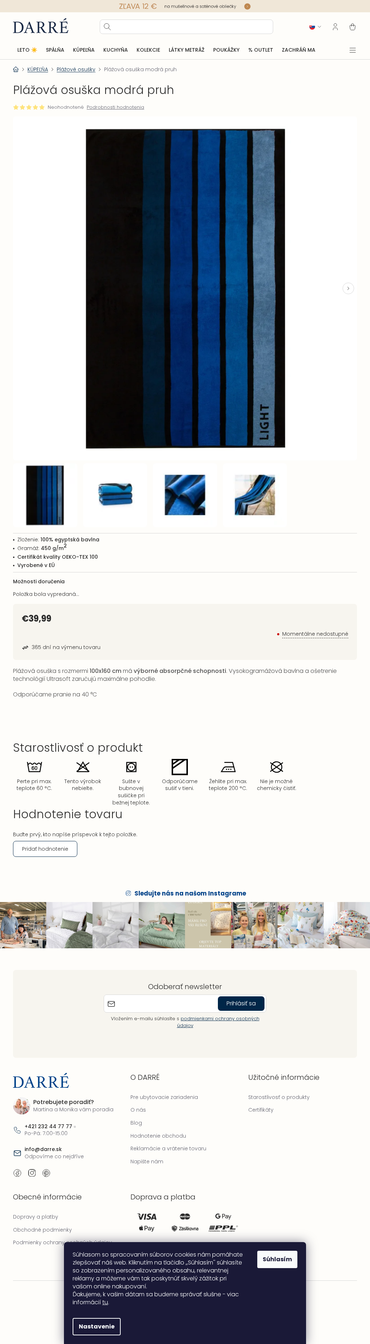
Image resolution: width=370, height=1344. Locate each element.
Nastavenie (94, 1326)
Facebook (17, 1165)
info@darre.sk (43, 1142)
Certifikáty (257, 1102)
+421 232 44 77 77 (48, 1119)
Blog (134, 1115)
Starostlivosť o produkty (275, 1089)
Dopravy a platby (35, 1209)
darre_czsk (31, 1165)
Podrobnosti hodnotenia (115, 107)
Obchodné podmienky (42, 1222)
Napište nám (145, 1154)
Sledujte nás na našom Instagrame (188, 887)
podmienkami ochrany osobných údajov (215, 1014)
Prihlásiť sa (238, 996)
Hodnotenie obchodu (156, 1128)
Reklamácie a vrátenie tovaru (167, 1141)
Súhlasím (274, 1259)
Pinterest (46, 1165)
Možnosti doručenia (39, 574)
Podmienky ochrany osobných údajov (62, 1235)
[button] (343, 285)
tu (103, 1302)
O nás (136, 1102)
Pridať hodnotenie (45, 842)
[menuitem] (27, 50)
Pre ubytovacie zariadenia (162, 1089)
